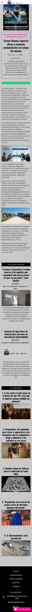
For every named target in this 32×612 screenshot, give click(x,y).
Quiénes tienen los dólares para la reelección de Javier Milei (16, 471)
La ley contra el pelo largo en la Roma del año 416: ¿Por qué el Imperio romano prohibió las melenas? (16, 397)
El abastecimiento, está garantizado (17, 537)
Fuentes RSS (16, 582)
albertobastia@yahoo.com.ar (16, 602)
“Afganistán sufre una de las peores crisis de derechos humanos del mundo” (17, 504)
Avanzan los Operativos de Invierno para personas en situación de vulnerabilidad (16, 334)
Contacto (16, 571)
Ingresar (17, 586)
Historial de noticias (16, 575)
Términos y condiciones (16, 579)
